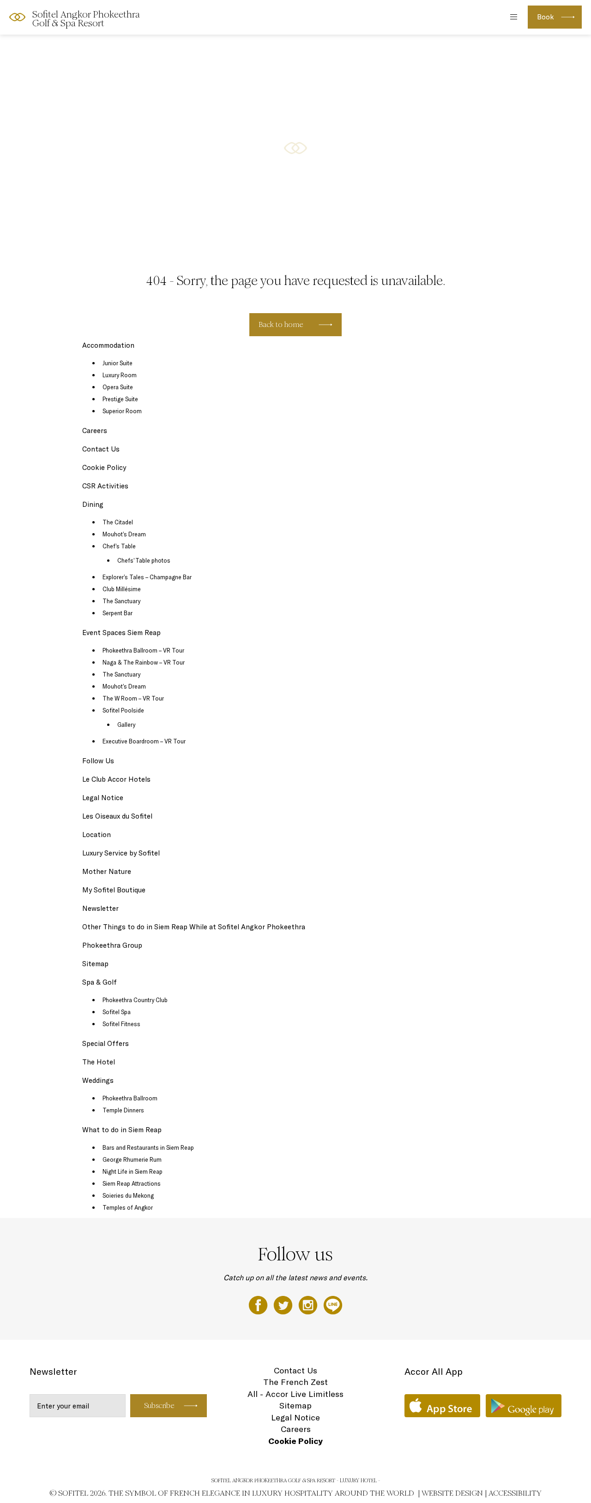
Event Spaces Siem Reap (121, 632)
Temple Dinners (123, 1110)
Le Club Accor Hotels (116, 779)
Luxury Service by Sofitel (121, 853)
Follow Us (98, 760)
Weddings (98, 1080)
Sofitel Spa (117, 1012)
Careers (94, 430)
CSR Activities (105, 485)
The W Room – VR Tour (133, 698)
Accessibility (515, 1493)
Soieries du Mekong (128, 1195)
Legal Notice (102, 797)
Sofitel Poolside (123, 710)
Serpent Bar (118, 613)
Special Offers (105, 1043)
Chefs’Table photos (143, 560)
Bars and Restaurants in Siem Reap (148, 1147)
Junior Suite (118, 363)
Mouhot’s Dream (124, 534)
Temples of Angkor (128, 1207)
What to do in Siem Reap (122, 1129)
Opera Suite (118, 387)
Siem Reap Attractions (132, 1183)
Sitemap (95, 963)
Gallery (126, 724)
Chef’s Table (119, 546)
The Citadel (118, 522)
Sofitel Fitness (121, 1024)
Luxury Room (120, 375)
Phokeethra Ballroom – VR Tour (143, 650)
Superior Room (122, 411)
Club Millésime (122, 589)
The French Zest (295, 1382)
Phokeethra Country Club (135, 1000)
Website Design (452, 1493)
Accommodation (108, 345)
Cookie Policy (104, 467)
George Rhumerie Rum (132, 1159)
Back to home (281, 324)
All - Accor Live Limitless (295, 1394)
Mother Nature (106, 871)
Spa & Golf (99, 982)
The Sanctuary (121, 601)
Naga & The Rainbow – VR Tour (144, 662)
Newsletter (100, 908)
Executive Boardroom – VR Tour (144, 741)
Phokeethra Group (112, 945)
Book (545, 16)
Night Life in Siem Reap (133, 1171)
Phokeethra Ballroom (130, 1098)
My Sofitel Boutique (113, 889)
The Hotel (98, 1061)
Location (96, 834)
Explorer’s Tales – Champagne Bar (147, 577)
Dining (92, 504)
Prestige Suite (120, 399)
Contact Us (101, 449)
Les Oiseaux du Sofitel (117, 816)
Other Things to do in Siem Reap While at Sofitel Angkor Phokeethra (193, 926)
